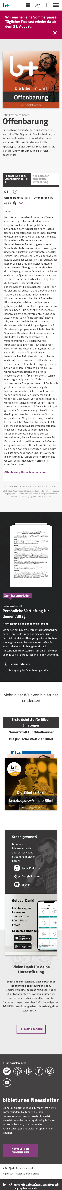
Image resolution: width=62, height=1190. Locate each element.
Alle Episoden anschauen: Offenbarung (41, 179)
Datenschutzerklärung (27, 1173)
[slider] (17, 1184)
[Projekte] (37, 5)
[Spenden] (46, 5)
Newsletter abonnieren (20, 1150)
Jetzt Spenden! (33, 1028)
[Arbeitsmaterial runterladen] (31, 555)
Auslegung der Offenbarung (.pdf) (28, 670)
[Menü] (55, 5)
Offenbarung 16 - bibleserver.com (25, 472)
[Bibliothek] (28, 5)
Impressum (8, 1173)
